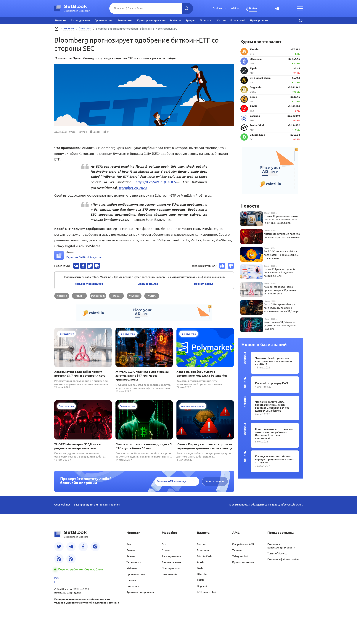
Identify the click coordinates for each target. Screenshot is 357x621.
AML (234, 8)
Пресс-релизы (259, 20)
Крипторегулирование (151, 20)
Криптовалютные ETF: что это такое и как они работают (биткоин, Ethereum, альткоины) (273, 433)
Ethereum (203, 550)
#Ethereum (98, 295)
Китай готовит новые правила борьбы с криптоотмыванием (282, 235)
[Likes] (222, 266)
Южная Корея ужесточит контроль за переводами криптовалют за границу (204, 446)
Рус (56, 577)
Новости (60, 20)
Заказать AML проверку (171, 481)
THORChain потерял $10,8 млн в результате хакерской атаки (77, 446)
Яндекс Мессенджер (89, 283)
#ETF (79, 295)
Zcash (200, 562)
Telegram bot (240, 556)
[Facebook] (83, 546)
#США (152, 295)
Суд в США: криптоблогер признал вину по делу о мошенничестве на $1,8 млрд (281, 308)
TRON (200, 580)
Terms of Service (277, 553)
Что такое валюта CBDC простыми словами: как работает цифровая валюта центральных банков (272, 406)
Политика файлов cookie (283, 559)
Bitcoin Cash (204, 556)
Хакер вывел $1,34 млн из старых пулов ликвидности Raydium (280, 325)
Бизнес (130, 550)
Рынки (130, 556)
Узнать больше (214, 481)
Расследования (80, 20)
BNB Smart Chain (207, 591)
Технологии (125, 20)
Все (128, 544)
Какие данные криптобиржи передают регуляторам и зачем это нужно (274, 459)
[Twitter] (59, 546)
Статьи (221, 20)
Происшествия (103, 20)
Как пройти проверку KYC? (271, 383)
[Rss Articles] (71, 558)
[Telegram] (71, 546)
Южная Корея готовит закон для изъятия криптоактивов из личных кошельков (281, 219)
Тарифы (237, 550)
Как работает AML (243, 544)
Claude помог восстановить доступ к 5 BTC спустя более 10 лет (143, 446)
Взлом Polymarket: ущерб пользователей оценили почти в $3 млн (279, 272)
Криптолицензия (243, 562)
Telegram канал (202, 283)
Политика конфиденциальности (281, 546)
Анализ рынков (171, 562)
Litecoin (202, 574)
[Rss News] (59, 558)
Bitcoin (201, 544)
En (55, 582)
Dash (200, 568)
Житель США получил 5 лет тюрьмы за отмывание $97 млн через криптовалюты (142, 375)
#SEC (116, 295)
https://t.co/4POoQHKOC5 (156, 182)
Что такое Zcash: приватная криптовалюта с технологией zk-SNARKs (273, 361)
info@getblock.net (292, 504)
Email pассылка (148, 283)
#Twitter (134, 295)
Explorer (218, 8)
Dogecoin (202, 586)
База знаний (237, 20)
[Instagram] (95, 546)
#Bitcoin (62, 295)
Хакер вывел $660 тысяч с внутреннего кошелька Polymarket (201, 373)
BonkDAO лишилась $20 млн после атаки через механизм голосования (281, 255)
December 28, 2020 (132, 188)
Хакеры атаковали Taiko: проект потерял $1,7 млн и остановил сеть (79, 373)
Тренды (190, 20)
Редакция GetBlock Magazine (84, 257)
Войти (253, 8)
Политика (206, 20)
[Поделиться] (76, 266)
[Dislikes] (231, 266)
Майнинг (175, 20)
